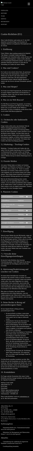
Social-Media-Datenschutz (8, 419)
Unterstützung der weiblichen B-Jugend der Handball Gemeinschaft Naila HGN (14, 442)
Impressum (4, 417)
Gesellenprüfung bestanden (11, 446)
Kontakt (4, 24)
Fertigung (4, 10)
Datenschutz (11, 417)
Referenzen (5, 21)
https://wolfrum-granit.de (16, 53)
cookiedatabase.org (24, 396)
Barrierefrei (4, 421)
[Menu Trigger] (28, 3)
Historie (4, 13)
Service (3, 19)
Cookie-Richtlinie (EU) (24, 419)
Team (3, 16)
